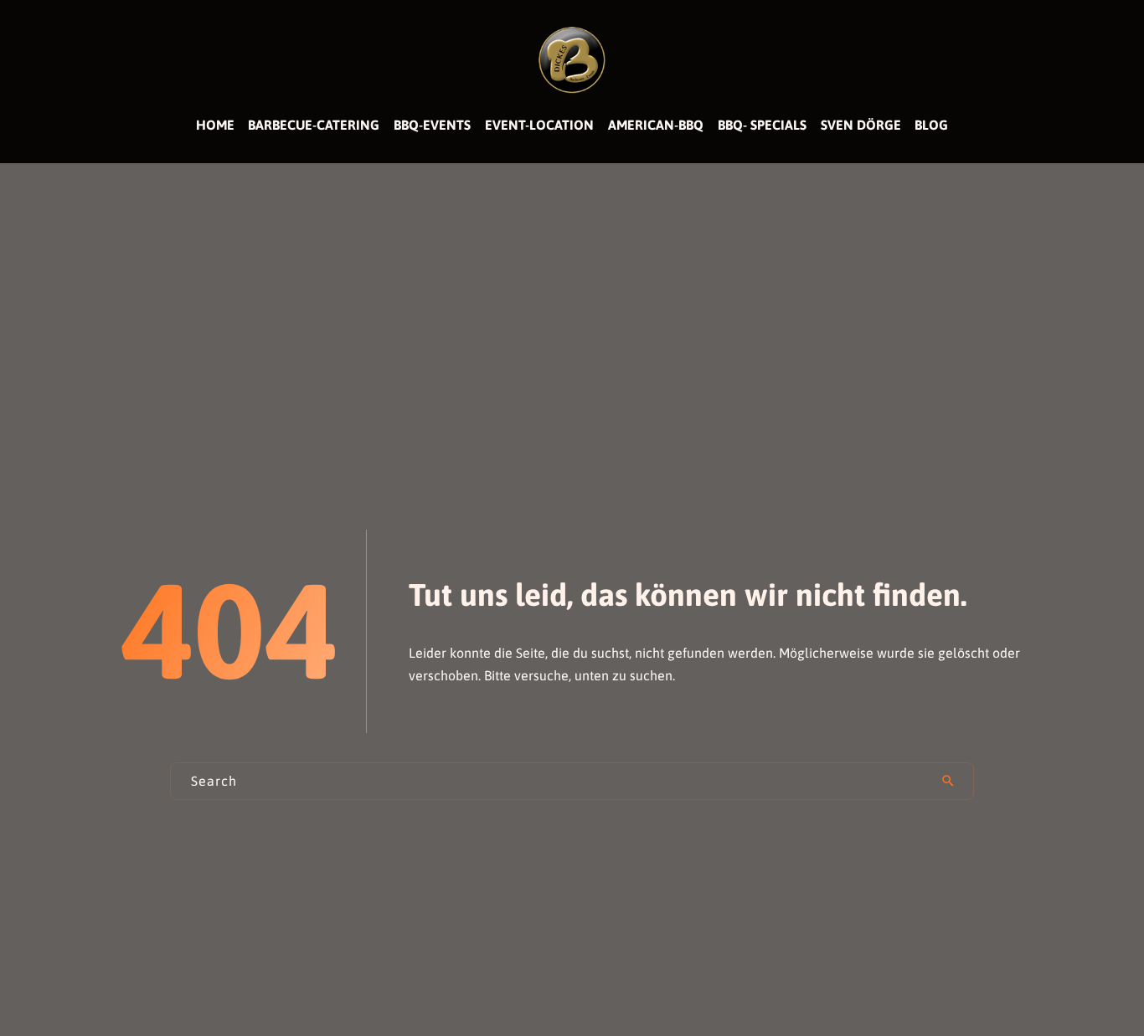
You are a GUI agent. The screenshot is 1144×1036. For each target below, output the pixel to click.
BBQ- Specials (762, 124)
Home (215, 124)
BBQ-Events (432, 124)
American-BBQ (655, 124)
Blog (931, 124)
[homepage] (572, 58)
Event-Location (539, 124)
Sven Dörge (861, 124)
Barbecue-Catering (313, 124)
